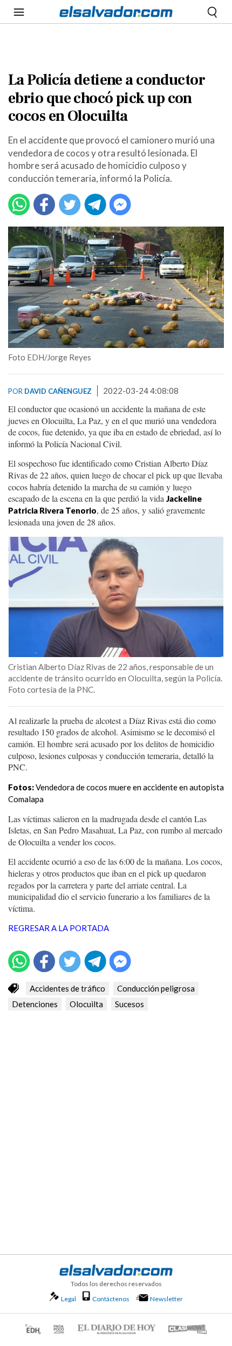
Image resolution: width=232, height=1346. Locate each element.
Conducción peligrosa (156, 988)
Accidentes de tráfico (67, 988)
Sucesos (129, 1004)
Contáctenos (110, 1299)
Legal (68, 1299)
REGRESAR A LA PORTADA (59, 928)
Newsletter (166, 1299)
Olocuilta (86, 1004)
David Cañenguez (58, 391)
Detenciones (35, 1004)
